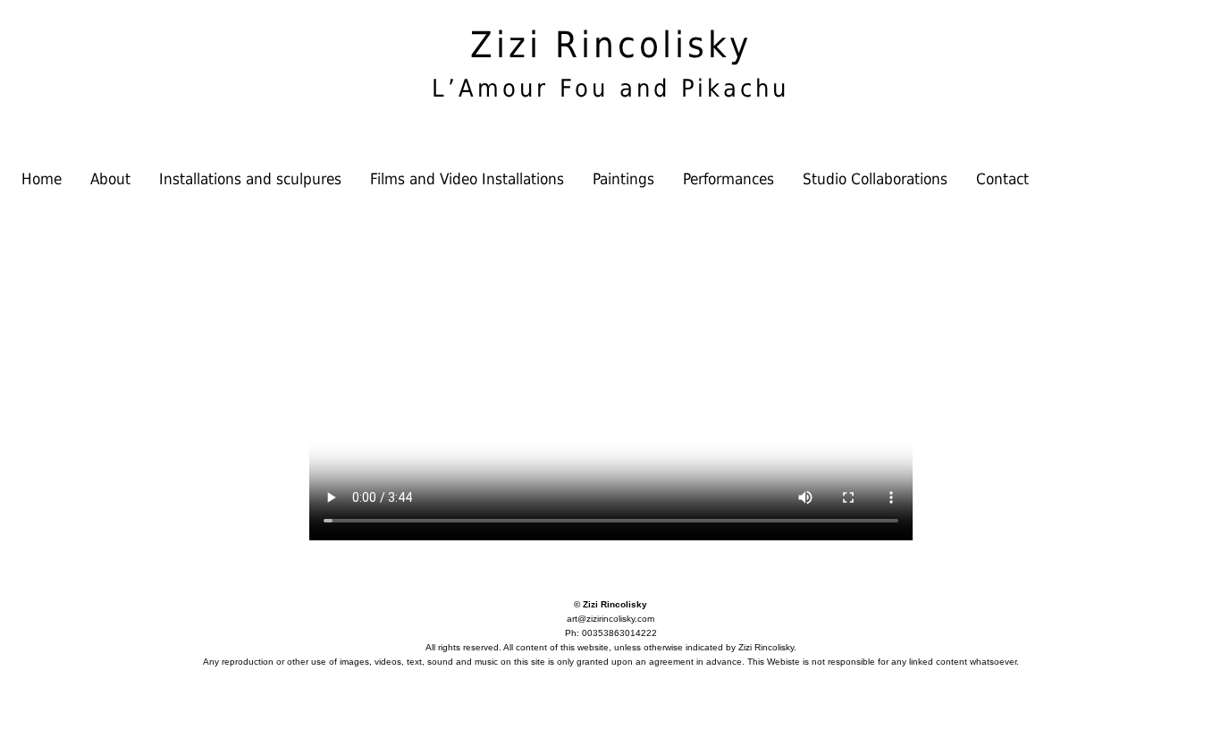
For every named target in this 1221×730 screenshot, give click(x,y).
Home (41, 179)
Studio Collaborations (875, 179)
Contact (1002, 179)
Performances (728, 179)
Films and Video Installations (467, 179)
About (110, 179)
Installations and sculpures (250, 179)
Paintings (623, 179)
